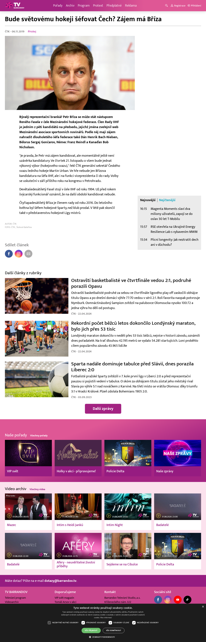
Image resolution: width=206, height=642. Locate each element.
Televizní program (15, 597)
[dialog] (103, 623)
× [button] (203, 607)
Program (84, 6)
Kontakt (110, 592)
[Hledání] (167, 6)
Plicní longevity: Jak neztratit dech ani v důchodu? (174, 242)
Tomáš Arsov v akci (65, 602)
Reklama (131, 6)
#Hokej (32, 31)
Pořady (58, 6)
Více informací (106, 617)
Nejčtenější (167, 200)
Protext (98, 6)
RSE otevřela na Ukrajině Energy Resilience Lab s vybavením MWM (174, 229)
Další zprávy (103, 408)
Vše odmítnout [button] (113, 630)
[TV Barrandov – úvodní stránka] (15, 5)
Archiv (70, 6)
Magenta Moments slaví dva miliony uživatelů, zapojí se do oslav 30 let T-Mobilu (172, 214)
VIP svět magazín (64, 597)
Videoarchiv (12, 602)
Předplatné (114, 6)
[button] (103, 637)
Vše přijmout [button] (91, 630)
